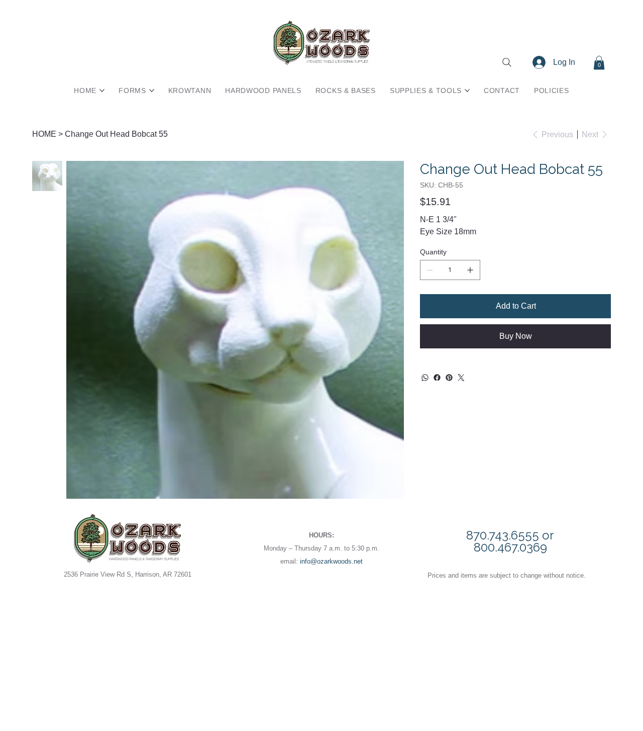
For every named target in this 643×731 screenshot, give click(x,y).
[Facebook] (437, 378)
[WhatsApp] (425, 378)
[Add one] (470, 270)
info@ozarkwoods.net (331, 561)
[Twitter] (461, 378)
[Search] (506, 62)
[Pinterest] (449, 378)
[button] (599, 62)
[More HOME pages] (101, 90)
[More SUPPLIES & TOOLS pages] (467, 90)
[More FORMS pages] (151, 90)
